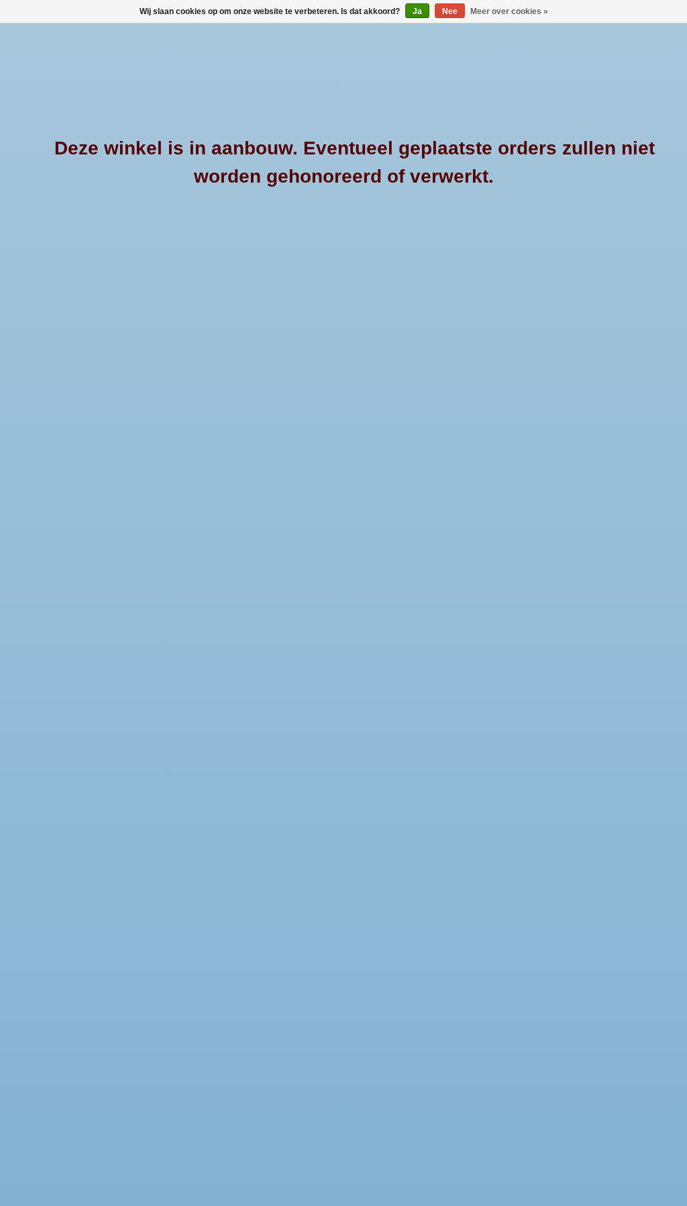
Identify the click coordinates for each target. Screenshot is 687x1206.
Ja (417, 11)
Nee (450, 11)
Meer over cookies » (509, 11)
